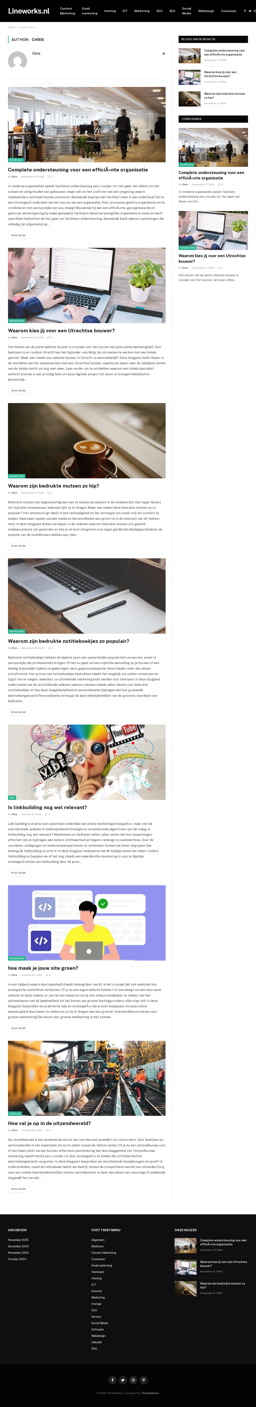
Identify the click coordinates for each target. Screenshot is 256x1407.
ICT (125, 11)
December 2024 (18, 1246)
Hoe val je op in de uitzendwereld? (49, 1123)
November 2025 (18, 1240)
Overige (96, 1303)
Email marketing (89, 11)
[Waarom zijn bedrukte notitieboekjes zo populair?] (87, 596)
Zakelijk (15, 1113)
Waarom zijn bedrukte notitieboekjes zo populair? (68, 641)
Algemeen (98, 1240)
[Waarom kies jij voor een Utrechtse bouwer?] (87, 285)
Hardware (97, 1272)
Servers (96, 1316)
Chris (36, 53)
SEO (159, 11)
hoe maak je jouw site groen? (43, 968)
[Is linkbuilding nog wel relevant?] (87, 762)
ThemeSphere (150, 1393)
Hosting (110, 11)
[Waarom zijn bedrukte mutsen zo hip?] (87, 440)
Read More (18, 235)
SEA (172, 11)
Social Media (186, 11)
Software (97, 1329)
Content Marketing (67, 11)
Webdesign (206, 11)
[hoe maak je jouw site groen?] (87, 923)
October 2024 (17, 1259)
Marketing (142, 11)
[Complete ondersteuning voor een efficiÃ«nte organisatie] (87, 124)
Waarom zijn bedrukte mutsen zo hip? (53, 486)
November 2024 (18, 1252)
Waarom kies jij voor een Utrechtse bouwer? (61, 331)
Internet (96, 1291)
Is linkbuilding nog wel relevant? (47, 807)
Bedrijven (16, 160)
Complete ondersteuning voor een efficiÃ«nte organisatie (78, 170)
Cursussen (228, 11)
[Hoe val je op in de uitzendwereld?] (87, 1078)
